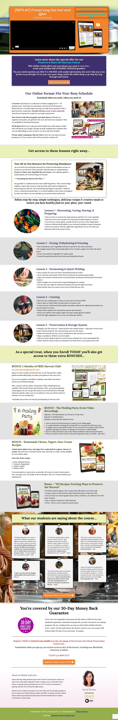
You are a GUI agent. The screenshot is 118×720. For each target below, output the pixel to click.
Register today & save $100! (58, 595)
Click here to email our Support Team (63, 715)
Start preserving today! (57, 82)
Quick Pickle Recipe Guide (91, 9)
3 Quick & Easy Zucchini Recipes (91, 14)
